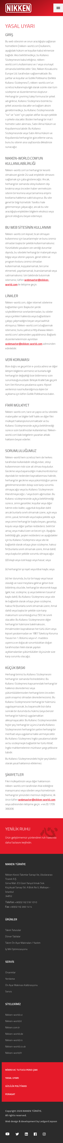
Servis (8, 991)
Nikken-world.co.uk (15, 1046)
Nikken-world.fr (13, 1053)
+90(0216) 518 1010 (26, 902)
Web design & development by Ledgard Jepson (31, 1121)
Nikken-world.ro (14, 1040)
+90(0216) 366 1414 (21, 907)
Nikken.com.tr (12, 1027)
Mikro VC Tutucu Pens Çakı (21, 1070)
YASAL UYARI (12, 1078)
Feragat (10, 1094)
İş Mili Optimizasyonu (16, 949)
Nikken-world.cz (14, 1015)
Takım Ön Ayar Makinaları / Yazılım (22, 943)
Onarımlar (10, 972)
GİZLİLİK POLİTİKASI (16, 1086)
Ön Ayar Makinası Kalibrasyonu (21, 985)
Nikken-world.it (13, 1021)
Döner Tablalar (12, 936)
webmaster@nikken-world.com (23, 344)
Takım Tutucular (13, 930)
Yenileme (10, 979)
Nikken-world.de (14, 1034)
